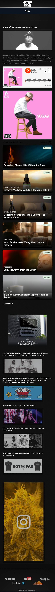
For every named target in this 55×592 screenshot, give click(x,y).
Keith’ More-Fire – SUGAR (20, 27)
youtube (28, 579)
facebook (10, 579)
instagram (45, 579)
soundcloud (37, 583)
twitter (19, 583)
